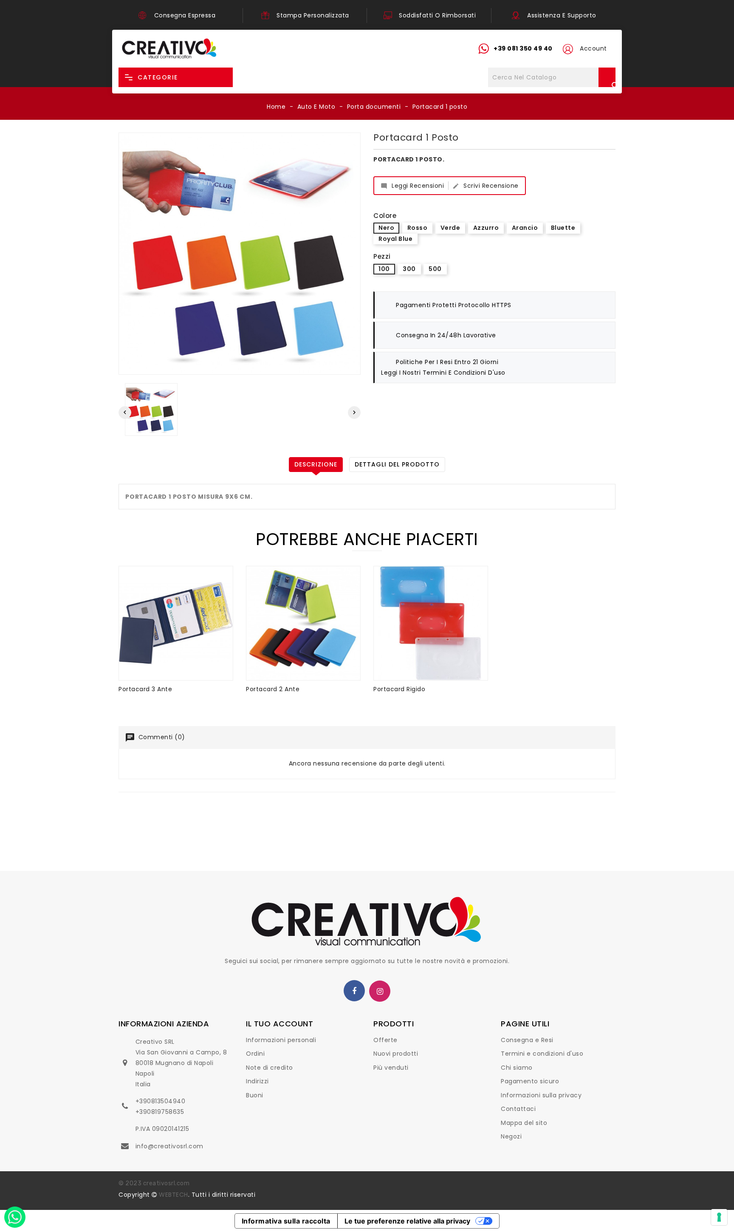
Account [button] (593, 48)
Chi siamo (517, 1067)
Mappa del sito (524, 1123)
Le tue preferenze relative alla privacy (407, 1221)
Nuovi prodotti (395, 1053)
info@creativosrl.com (169, 1146)
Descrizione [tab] (315, 464)
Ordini (255, 1053)
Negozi (511, 1136)
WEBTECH (173, 1194)
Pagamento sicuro (530, 1081)
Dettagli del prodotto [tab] (397, 464)
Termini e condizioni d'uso (542, 1053)
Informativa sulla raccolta (286, 1221)
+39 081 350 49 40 (523, 48)
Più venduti (391, 1067)
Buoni (254, 1095)
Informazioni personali (281, 1040)
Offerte (385, 1040)
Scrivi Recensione (485, 185)
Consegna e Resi (527, 1040)
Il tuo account (279, 1023)
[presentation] (125, 412)
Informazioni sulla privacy (541, 1095)
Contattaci (518, 1109)
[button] (567, 48)
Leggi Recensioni (412, 185)
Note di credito (269, 1067)
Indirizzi (257, 1081)
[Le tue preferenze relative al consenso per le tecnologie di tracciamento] (719, 1217)
